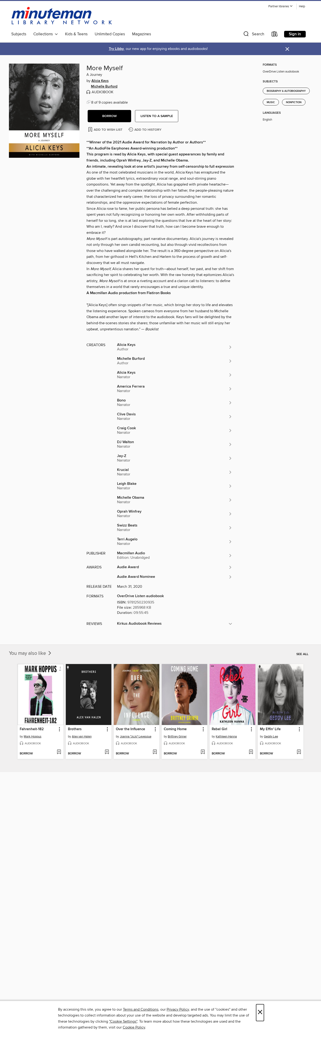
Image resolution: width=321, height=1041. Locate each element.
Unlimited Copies (110, 34)
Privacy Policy (178, 1009)
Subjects (18, 34)
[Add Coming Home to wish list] (203, 752)
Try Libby (116, 48)
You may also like (28, 653)
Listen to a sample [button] (157, 116)
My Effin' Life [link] (270, 729)
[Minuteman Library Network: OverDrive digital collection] (62, 16)
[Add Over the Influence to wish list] (155, 752)
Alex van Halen (82, 736)
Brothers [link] (75, 729)
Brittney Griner (177, 736)
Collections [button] (44, 34)
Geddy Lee (271, 736)
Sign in (295, 34)
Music (271, 102)
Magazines (141, 34)
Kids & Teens (76, 34)
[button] (280, 6)
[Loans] (275, 35)
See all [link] (302, 654)
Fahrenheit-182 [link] (32, 729)
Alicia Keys (100, 81)
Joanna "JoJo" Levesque (135, 736)
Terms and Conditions (140, 1009)
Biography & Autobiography (286, 91)
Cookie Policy (134, 1027)
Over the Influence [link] (130, 729)
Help (302, 6)
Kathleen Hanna (226, 736)
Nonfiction (293, 102)
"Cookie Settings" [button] (123, 1021)
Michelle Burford (104, 87)
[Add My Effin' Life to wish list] (299, 752)
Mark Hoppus (32, 736)
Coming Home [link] (175, 729)
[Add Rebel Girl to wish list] (251, 752)
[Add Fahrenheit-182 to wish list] (59, 752)
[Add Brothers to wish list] (107, 752)
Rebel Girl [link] (219, 729)
